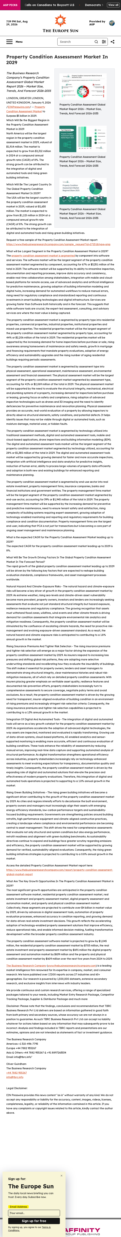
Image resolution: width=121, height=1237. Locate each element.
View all (113, 4)
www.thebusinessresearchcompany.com (72, 965)
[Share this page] (112, 42)
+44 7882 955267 (16, 1072)
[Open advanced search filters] (104, 41)
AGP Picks (10, 5)
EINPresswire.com (19, 107)
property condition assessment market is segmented (43, 255)
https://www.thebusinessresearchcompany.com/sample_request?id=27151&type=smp (58, 244)
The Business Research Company (26, 965)
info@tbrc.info (14, 1077)
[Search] (96, 41)
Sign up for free (34, 1221)
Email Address (18, 1206)
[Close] (61, 1175)
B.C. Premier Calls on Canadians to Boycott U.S (40, 5)
